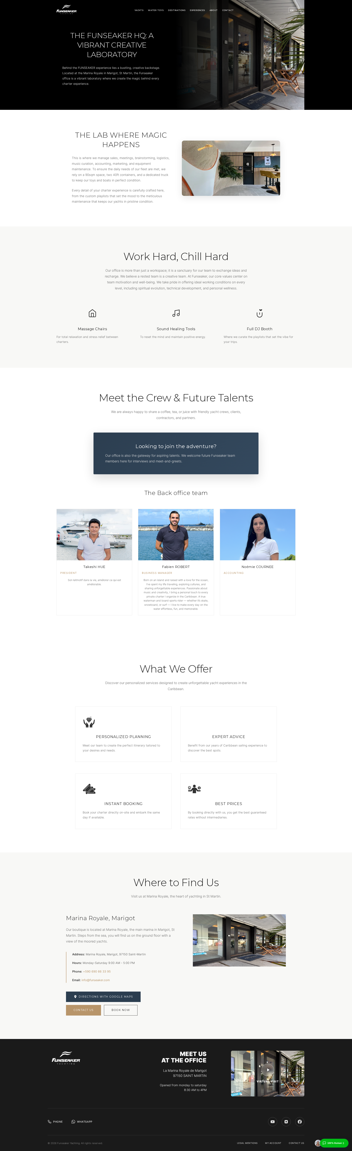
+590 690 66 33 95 (97, 971)
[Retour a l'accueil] (67, 10)
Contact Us (84, 1010)
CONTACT (228, 10)
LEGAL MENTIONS (247, 1143)
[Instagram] (286, 1121)
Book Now (120, 1010)
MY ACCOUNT (273, 1143)
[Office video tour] (267, 1070)
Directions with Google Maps (106, 996)
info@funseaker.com (96, 980)
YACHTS (139, 10)
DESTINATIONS (177, 10)
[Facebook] (299, 1121)
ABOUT (214, 10)
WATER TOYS (156, 10)
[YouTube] (272, 1121)
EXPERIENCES (197, 10)
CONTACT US (296, 1143)
